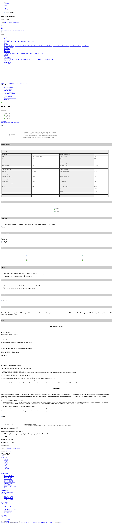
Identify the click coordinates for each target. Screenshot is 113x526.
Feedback (12, 64)
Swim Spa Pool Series (75, 46)
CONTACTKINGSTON (7, 61)
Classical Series (65, 46)
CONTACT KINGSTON (4, 516)
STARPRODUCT (4, 456)
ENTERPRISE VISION (17, 59)
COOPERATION (26, 53)
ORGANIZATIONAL (30, 59)
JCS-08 (6, 41)
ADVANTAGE (49, 59)
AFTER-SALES (16, 53)
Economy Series (57, 46)
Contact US (7, 64)
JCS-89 (27, 41)
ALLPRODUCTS (7, 43)
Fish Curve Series (36, 46)
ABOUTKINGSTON (7, 57)
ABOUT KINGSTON (5, 503)
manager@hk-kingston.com (11, 22)
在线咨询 (6, 3)
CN (2, 25)
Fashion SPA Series (9, 46)
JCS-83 (23, 41)
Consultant (3, 121)
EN (1, 28)
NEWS (6, 55)
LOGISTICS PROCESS (37, 53)
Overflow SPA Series (46, 46)
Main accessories (15, 122)
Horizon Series (27, 46)
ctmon (60, 522)
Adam (5, 8)
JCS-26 (10, 41)
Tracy (5, 5)
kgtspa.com (9, 451)
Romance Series (19, 46)
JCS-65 (19, 41)
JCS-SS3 (31, 41)
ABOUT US (7, 59)
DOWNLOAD (8, 53)
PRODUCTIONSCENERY (8, 48)
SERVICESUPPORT (7, 51)
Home (5, 37)
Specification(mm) (5, 122)
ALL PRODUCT (9, 83)
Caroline (6, 9)
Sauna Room (85, 46)
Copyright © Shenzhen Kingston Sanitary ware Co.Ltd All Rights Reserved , (21, 522)
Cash (5, 6)
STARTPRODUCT (7, 39)
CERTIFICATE (41, 59)
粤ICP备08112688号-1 (47, 522)
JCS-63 (14, 41)
